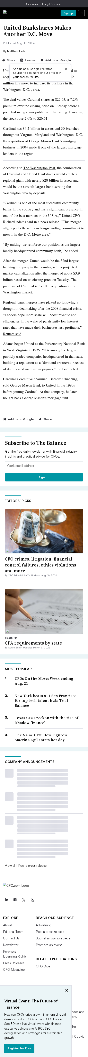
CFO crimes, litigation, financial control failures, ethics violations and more (40, 565)
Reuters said (12, 333)
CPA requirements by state (33, 643)
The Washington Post (39, 167)
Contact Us (11, 938)
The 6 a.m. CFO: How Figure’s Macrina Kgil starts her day (41, 737)
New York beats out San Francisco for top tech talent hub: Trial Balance (46, 700)
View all (10, 865)
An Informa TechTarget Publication (44, 4)
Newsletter (10, 945)
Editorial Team (13, 932)
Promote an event (49, 945)
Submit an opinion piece (53, 938)
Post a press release (32, 865)
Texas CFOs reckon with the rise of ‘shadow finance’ (46, 720)
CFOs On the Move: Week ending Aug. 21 (44, 681)
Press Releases (13, 963)
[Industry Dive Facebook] (15, 900)
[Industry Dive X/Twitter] (23, 900)
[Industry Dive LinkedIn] (6, 900)
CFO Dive (43, 966)
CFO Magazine (14, 969)
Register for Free (19, 1048)
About (7, 925)
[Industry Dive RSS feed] (32, 900)
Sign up (68, 13)
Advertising (44, 925)
